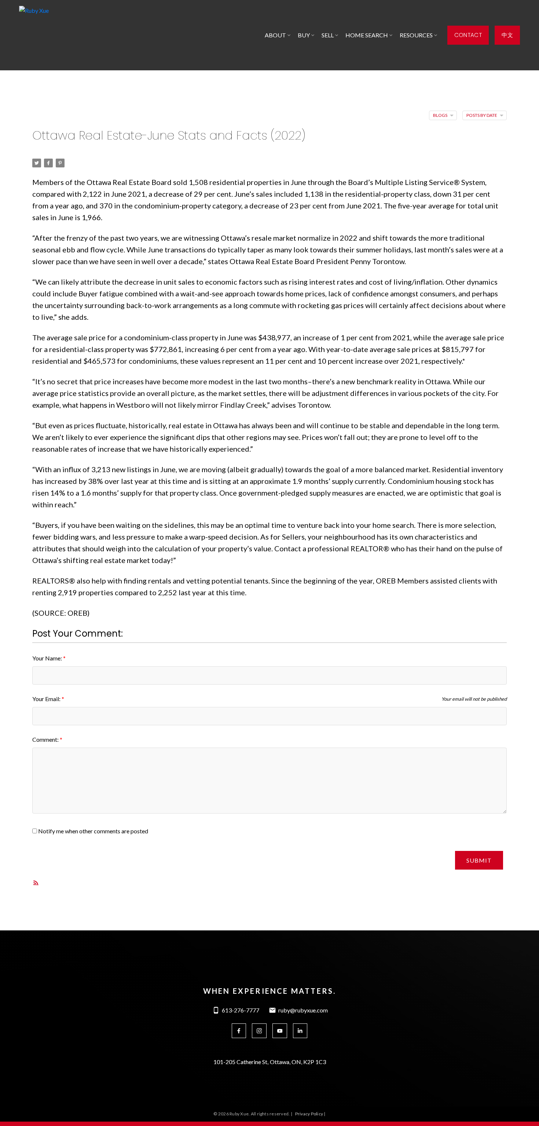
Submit (479, 860)
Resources (416, 35)
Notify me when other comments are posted (92, 830)
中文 (507, 35)
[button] (468, 35)
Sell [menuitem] (328, 35)
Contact (468, 35)
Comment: (46, 739)
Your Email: (47, 698)
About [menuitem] (275, 35)
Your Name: (47, 658)
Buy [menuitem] (304, 35)
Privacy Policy (309, 1113)
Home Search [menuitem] (366, 35)
